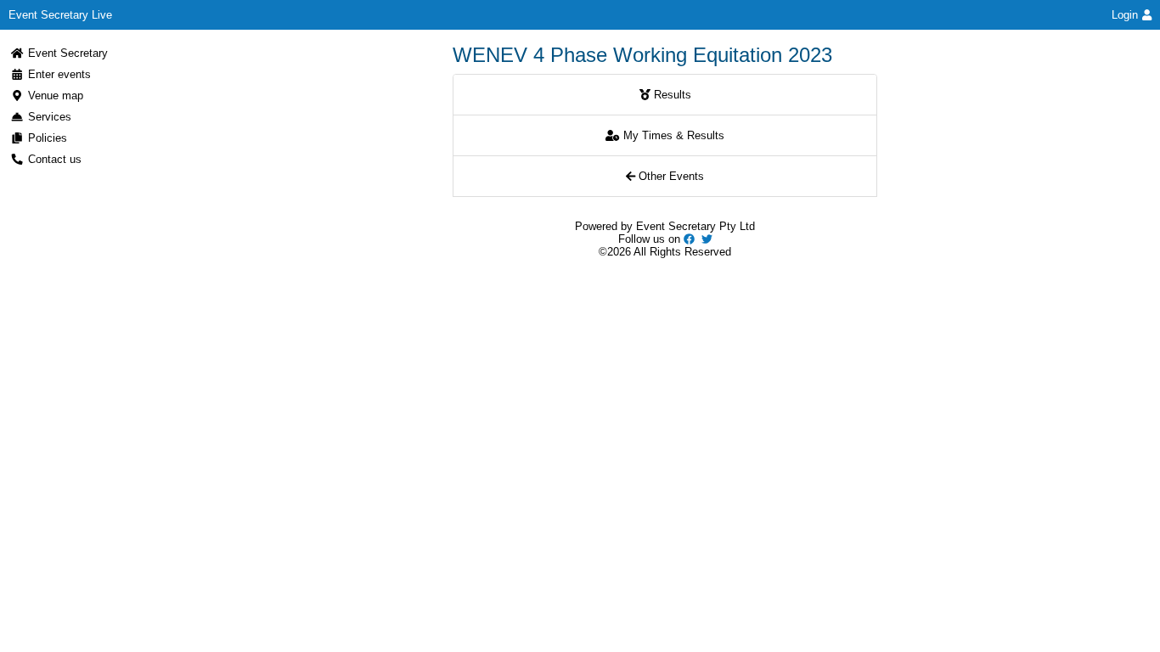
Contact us (55, 159)
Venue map (55, 95)
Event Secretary (68, 53)
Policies (47, 138)
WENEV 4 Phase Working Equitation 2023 (642, 54)
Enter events (59, 74)
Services (49, 116)
